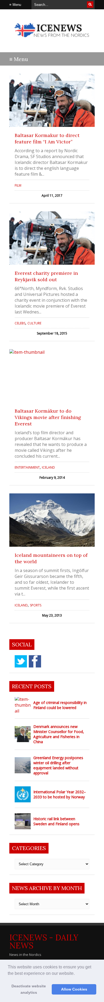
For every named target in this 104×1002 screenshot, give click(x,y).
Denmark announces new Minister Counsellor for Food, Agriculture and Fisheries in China (58, 734)
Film (18, 185)
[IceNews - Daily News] (52, 40)
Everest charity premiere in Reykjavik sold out (46, 276)
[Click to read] (52, 100)
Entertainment (27, 467)
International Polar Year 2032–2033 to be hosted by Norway (59, 794)
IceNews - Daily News (43, 941)
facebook (35, 661)
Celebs (20, 323)
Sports (35, 605)
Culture (34, 323)
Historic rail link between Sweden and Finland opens (56, 821)
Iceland (48, 467)
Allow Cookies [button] (74, 989)
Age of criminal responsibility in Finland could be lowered (60, 705)
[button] (76, 974)
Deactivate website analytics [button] (28, 989)
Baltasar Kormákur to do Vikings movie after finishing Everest (48, 417)
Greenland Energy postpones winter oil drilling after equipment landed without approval (58, 765)
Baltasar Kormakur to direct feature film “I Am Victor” (47, 138)
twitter (21, 661)
